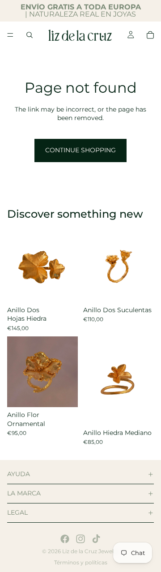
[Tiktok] (96, 538)
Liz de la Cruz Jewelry (90, 551)
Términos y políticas (80, 562)
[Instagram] (80, 538)
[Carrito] (150, 35)
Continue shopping (80, 150)
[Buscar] (29, 35)
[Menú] (10, 35)
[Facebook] (64, 538)
